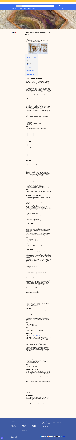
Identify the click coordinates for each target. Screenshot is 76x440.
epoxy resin (35, 408)
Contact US (63, 8)
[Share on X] (13, 32)
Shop (12, 8)
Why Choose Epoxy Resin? (31, 57)
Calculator (20, 8)
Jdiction (30, 400)
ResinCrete (13, 422)
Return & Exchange (25, 427)
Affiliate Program (31, 8)
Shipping (23, 426)
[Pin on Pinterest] (15, 32)
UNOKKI (28, 73)
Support (25, 8)
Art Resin (29, 67)
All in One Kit (13, 429)
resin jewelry (43, 408)
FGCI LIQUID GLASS (31, 74)
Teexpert (28, 64)
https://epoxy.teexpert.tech (37, 162)
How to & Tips (24, 425)
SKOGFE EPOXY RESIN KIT (32, 66)
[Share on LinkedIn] (14, 32)
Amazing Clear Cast (30, 70)
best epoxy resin (30, 408)
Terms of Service (24, 430)
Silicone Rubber (14, 426)
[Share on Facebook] (12, 32)
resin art (39, 408)
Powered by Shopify (14, 437)
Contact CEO (34, 425)
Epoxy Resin (13, 425)
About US (33, 422)
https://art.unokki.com (36, 335)
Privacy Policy (24, 429)
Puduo (28, 71)
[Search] (55, 6)
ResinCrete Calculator (25, 422)
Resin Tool (13, 427)
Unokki (38, 400)
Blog (16, 8)
